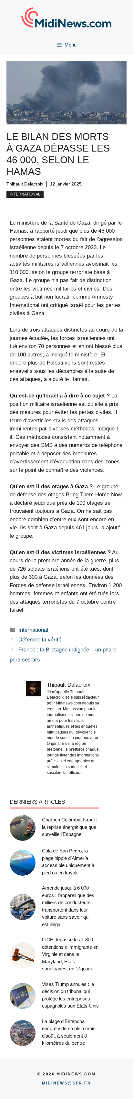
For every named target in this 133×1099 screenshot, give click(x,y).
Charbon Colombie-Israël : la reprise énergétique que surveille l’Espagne (69, 827)
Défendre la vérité (39, 640)
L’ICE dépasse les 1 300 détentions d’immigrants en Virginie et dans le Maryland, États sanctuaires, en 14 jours (70, 954)
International (25, 194)
